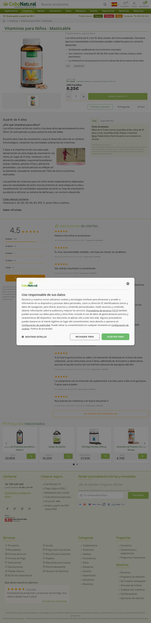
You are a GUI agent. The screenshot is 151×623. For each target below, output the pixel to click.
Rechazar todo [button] (85, 336)
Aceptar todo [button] (115, 336)
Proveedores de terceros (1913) (102, 310)
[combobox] (127, 283)
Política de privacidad (41, 328)
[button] (34, 336)
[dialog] (75, 311)
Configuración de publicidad (36, 324)
